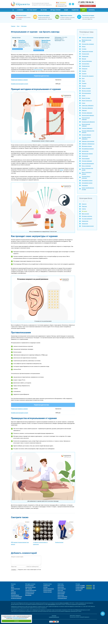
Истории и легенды (87, 216)
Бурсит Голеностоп (87, 100)
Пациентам (75, 10)
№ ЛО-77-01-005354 (64, 603)
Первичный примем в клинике (19, 80)
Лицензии (13, 592)
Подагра (84, 71)
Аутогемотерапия (29, 593)
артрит (61, 170)
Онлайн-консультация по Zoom (19, 83)
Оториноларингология (88, 226)
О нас (12, 585)
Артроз (83, 46)
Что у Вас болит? (32, 10)
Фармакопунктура (29, 592)
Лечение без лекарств (87, 76)
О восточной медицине (16, 596)
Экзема (84, 86)
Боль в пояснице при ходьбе (87, 169)
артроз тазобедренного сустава (88, 188)
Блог (83, 10)
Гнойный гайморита (87, 128)
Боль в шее (60, 590)
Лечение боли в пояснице (86, 177)
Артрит (83, 95)
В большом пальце (62, 598)
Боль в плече (61, 587)
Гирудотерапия (85, 158)
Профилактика (86, 66)
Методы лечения (55, 10)
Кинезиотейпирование (88, 163)
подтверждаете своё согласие (12, 617)
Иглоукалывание (86, 93)
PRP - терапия (28, 588)
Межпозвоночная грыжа (86, 40)
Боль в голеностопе (62, 596)
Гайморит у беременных (88, 143)
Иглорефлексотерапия (88, 148)
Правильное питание (87, 51)
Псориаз (84, 83)
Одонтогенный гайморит (86, 118)
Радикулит (84, 68)
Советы (84, 208)
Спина (83, 103)
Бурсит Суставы (86, 98)
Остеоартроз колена (87, 180)
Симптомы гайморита (87, 105)
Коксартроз (85, 185)
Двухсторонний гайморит (86, 125)
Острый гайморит (86, 135)
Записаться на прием (17, 49)
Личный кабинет (15, 595)
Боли (83, 78)
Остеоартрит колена (87, 183)
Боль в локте (61, 585)
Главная (13, 10)
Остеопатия (85, 156)
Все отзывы (78, 590)
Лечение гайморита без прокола (88, 131)
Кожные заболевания (87, 37)
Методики (84, 211)
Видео (12, 590)
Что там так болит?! (87, 218)
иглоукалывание (38, 69)
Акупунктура (85, 151)
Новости (84, 204)
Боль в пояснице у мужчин (87, 173)
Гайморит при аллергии (88, 141)
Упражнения (85, 56)
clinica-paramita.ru (52, 604)
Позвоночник (85, 54)
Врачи (12, 587)
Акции (66, 10)
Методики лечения (87, 146)
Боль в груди (61, 595)
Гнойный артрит (59, 542)
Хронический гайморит (88, 115)
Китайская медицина (16, 598)
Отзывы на (80, 585)
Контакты (92, 10)
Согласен (16, 621)
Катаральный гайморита (88, 122)
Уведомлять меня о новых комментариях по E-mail (29, 569)
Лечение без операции (88, 44)
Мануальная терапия (87, 153)
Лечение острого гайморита (86, 138)
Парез (83, 81)
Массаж (84, 58)
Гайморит (84, 110)
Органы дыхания (86, 88)
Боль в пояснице (86, 166)
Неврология (85, 221)
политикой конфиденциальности (20, 618)
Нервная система (47, 592)
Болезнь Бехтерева (87, 61)
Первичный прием (15, 588)
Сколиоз (84, 73)
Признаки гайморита (87, 108)
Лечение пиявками (87, 161)
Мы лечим (44, 10)
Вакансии (13, 593)
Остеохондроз (85, 63)
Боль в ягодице (61, 592)
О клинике (20, 10)
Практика (84, 206)
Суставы (84, 49)
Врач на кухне (85, 213)
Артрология (85, 223)
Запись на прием (88, 5)
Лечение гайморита (87, 113)
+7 (86, 2)
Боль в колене (61, 593)
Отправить (13, 569)
